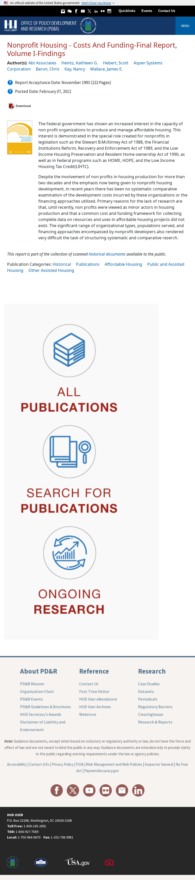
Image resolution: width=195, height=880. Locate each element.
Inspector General (159, 764)
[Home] (51, 25)
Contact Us (166, 11)
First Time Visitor (94, 691)
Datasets (146, 691)
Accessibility (17, 764)
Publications (88, 264)
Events (146, 11)
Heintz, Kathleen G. (79, 63)
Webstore (87, 714)
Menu (185, 25)
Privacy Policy (62, 764)
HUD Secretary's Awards (40, 714)
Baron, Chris (47, 69)
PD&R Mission (32, 683)
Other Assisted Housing (51, 270)
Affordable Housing (123, 264)
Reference (94, 671)
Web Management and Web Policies (114, 764)
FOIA (80, 764)
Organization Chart (37, 691)
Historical (62, 264)
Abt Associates (42, 63)
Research (152, 671)
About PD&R (38, 671)
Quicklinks (127, 11)
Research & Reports (155, 721)
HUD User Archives (95, 706)
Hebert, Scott (115, 63)
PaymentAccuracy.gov (101, 770)
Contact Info (39, 764)
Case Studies (149, 683)
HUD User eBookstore (98, 699)
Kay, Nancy (74, 69)
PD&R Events (31, 699)
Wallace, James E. (106, 69)
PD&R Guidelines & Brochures (45, 706)
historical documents (107, 254)
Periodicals (147, 699)
